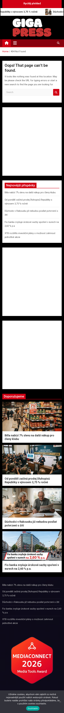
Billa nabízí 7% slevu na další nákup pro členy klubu (30, 192)
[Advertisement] (32, 141)
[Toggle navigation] (15, 42)
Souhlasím (33, 708)
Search (56, 92)
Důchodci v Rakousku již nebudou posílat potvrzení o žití (30, 602)
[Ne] (60, 701)
